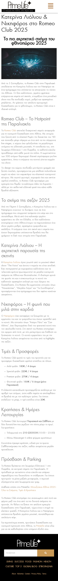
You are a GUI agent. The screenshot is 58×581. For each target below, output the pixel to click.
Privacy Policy (36, 574)
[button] (50, 6)
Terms (44, 574)
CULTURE (10, 566)
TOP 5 (18, 566)
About (14, 574)
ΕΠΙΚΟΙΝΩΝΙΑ (46, 566)
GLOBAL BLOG (30, 566)
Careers (27, 574)
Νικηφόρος (9, 316)
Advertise (20, 574)
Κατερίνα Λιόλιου (12, 262)
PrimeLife (40, 526)
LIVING (10, 562)
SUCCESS (19, 562)
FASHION (37, 562)
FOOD (28, 562)
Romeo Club (10, 130)
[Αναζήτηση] (45, 553)
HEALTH (47, 562)
